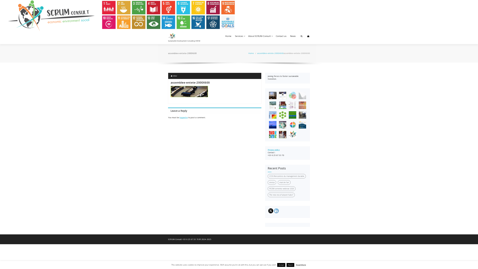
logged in (184, 117)
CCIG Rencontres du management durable (286, 176)
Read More (301, 265)
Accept (281, 265)
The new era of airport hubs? (281, 195)
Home (228, 36)
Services (239, 36)
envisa (271, 182)
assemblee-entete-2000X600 (270, 53)
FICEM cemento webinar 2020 (281, 188)
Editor (174, 76)
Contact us (281, 36)
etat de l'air (284, 182)
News (293, 36)
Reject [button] (290, 265)
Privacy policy (274, 149)
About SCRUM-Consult (259, 36)
